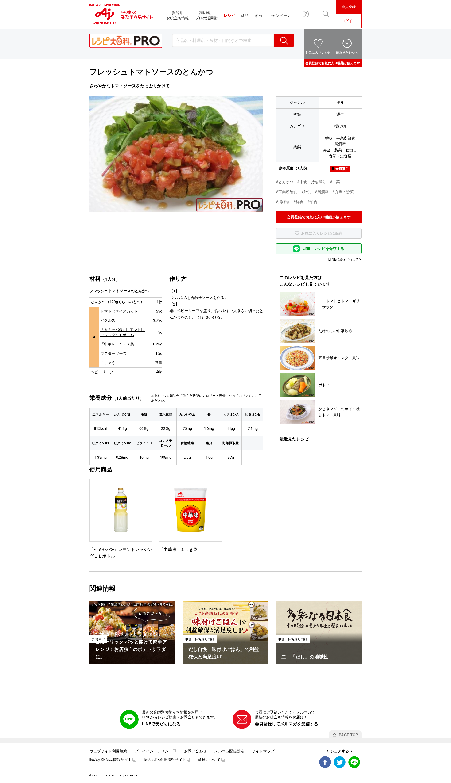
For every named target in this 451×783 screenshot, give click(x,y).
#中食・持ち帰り (311, 182)
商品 (245, 15)
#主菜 (335, 182)
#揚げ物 (283, 202)
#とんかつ (284, 182)
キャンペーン (279, 15)
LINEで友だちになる (161, 723)
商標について (209, 759)
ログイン (349, 21)
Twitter (340, 762)
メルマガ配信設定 (229, 751)
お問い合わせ (306, 14)
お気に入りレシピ (318, 52)
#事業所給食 (286, 192)
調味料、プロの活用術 (206, 15)
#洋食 (298, 202)
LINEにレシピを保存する (323, 248)
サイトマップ (263, 751)
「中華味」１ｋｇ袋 (117, 344)
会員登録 (349, 7)
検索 (284, 40)
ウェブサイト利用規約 (108, 751)
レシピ (229, 15)
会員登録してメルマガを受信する (286, 723)
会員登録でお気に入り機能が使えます (332, 63)
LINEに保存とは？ (343, 259)
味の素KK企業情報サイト (165, 759)
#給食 (312, 202)
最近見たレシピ (347, 52)
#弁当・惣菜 (343, 192)
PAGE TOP (348, 735)
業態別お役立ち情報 (177, 15)
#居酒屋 (322, 192)
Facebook (325, 762)
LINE (354, 762)
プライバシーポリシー (153, 751)
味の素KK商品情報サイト (110, 759)
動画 (258, 15)
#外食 (306, 192)
